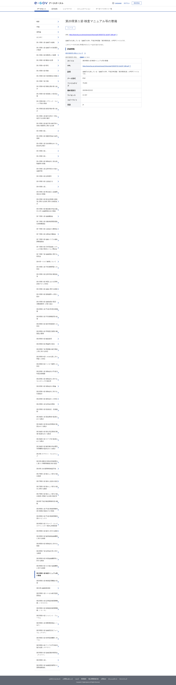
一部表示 (81, 57)
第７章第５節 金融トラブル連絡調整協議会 (46, 240)
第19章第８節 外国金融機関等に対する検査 (47, 559)
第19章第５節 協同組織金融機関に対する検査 (47, 537)
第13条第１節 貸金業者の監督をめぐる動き (47, 418)
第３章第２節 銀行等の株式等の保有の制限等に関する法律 (46, 124)
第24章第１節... (41, 660)
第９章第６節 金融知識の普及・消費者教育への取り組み (46, 303)
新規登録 (137, 3)
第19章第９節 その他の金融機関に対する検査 (47, 567)
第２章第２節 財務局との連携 (46, 55)
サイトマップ (123, 679)
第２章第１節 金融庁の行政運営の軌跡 (46, 49)
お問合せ (103, 679)
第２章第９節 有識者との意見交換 (46, 95)
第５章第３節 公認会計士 (44, 181)
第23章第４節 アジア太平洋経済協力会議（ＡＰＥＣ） (47, 646)
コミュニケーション (83, 9)
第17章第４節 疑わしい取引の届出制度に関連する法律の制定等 (47, 495)
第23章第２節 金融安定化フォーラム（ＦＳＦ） (47, 631)
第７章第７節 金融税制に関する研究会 (46, 255)
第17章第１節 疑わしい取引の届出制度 (47, 475)
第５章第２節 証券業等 (44, 176)
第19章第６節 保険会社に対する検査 (47, 545)
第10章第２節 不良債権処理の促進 (47, 317)
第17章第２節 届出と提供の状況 (47, 481)
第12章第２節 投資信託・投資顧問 (47, 410)
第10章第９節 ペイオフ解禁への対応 (47, 365)
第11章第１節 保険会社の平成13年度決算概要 (47, 372)
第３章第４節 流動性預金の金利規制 (46, 137)
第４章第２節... (41, 151)
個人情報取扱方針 (93, 679)
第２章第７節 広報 (42, 81)
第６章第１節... (41, 186)
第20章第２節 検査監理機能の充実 (47, 582)
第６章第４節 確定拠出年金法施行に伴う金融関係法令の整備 (46, 210)
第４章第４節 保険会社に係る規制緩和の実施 (46, 162)
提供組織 (54, 9)
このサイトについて (54, 679)
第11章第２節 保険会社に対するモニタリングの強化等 (46, 380)
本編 (37, 27)
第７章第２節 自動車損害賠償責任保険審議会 (46, 222)
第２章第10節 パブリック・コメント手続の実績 (47, 102)
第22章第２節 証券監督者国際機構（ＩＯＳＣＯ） (47, 602)
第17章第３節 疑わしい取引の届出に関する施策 (47, 487)
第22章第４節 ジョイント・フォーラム (47, 617)
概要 (37, 21)
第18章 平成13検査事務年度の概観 (47, 502)
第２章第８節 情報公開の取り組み (46, 87)
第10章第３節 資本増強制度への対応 (47, 325)
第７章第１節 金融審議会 (44, 216)
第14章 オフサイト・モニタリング (47, 455)
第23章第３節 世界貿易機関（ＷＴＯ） (47, 639)
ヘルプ (77, 679)
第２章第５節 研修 (42, 70)
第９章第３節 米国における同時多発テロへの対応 (46, 283)
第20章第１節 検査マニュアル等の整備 (47, 574)
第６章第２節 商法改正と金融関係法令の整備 (46, 193)
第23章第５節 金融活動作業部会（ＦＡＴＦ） (47, 654)
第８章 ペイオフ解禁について (46, 261)
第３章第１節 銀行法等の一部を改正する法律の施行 (46, 117)
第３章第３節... (41, 131)
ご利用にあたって (68, 679)
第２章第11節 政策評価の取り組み (46, 110)
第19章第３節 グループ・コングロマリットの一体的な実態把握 (47, 525)
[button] (117, 3)
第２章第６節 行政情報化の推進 (46, 76)
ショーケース (67, 9)
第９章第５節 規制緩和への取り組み (46, 295)
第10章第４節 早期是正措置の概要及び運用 (47, 332)
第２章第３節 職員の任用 (44, 60)
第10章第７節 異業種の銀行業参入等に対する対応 (47, 350)
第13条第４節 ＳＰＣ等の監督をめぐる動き (47, 440)
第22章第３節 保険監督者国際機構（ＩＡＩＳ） (47, 609)
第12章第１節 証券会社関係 (45, 404)
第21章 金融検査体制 (43, 588)
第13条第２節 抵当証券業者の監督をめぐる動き (47, 425)
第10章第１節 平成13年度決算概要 (47, 310)
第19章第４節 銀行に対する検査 (47, 531)
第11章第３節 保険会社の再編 (46, 386)
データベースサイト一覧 (104, 9)
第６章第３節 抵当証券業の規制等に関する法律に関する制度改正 (46, 201)
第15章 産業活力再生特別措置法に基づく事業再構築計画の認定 (47, 462)
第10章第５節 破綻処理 (44, 339)
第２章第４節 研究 (42, 65)
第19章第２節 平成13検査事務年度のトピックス (47, 517)
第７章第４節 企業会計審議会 (46, 234)
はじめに (39, 37)
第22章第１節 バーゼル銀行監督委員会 (47, 594)
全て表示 (87, 57)
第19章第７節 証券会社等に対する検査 (47, 552)
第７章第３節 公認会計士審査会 (46, 229)
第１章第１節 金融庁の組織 (45, 42)
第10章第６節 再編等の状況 (45, 344)
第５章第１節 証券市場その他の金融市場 (46, 170)
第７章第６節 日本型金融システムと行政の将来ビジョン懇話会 (46, 248)
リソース (70, 28)
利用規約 (83, 679)
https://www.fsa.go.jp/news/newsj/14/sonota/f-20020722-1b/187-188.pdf (92, 35)
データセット (41, 9)
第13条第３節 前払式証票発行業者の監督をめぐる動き (47, 433)
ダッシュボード (112, 679)
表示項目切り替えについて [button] (74, 53)
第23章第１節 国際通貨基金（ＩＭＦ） (47, 624)
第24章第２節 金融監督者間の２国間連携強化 (47, 666)
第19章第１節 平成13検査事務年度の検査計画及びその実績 (47, 510)
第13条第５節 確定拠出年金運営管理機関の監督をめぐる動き (47, 447)
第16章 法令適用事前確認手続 (46, 468)
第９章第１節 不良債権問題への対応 (46, 268)
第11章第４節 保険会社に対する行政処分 (46, 392)
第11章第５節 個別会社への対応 (46, 399)
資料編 (38, 32)
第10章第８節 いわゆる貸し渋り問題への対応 (47, 358)
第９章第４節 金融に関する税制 (46, 289)
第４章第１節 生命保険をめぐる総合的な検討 (46, 144)
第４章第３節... (41, 156)
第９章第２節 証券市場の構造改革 (46, 275)
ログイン (127, 3)
